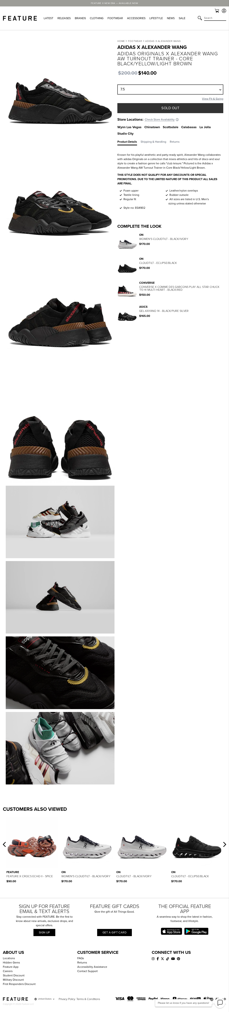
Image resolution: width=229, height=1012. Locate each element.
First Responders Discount (19, 984)
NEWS (171, 18)
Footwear (135, 41)
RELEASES (64, 18)
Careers (8, 971)
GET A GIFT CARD (114, 932)
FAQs (80, 958)
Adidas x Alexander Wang (163, 41)
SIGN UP (44, 932)
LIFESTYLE (156, 18)
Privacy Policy (67, 999)
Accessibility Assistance (92, 967)
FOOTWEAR (115, 18)
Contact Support (87, 971)
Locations (9, 958)
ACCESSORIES (136, 18)
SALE (182, 18)
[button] (4, 844)
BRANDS (80, 18)
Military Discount (13, 980)
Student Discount (14, 975)
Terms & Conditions (88, 999)
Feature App (10, 967)
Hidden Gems (11, 962)
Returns (82, 962)
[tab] (129, 142)
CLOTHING (96, 18)
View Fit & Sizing (212, 99)
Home (121, 41)
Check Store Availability (160, 119)
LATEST (48, 18)
